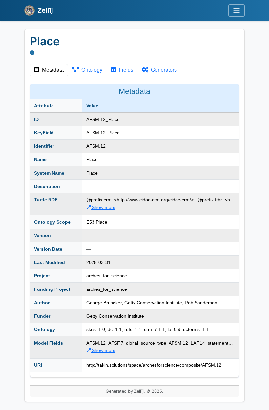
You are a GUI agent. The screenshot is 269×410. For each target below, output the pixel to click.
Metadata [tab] (52, 70)
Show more (103, 207)
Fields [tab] (125, 70)
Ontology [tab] (91, 70)
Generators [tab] (163, 70)
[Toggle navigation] (236, 10)
